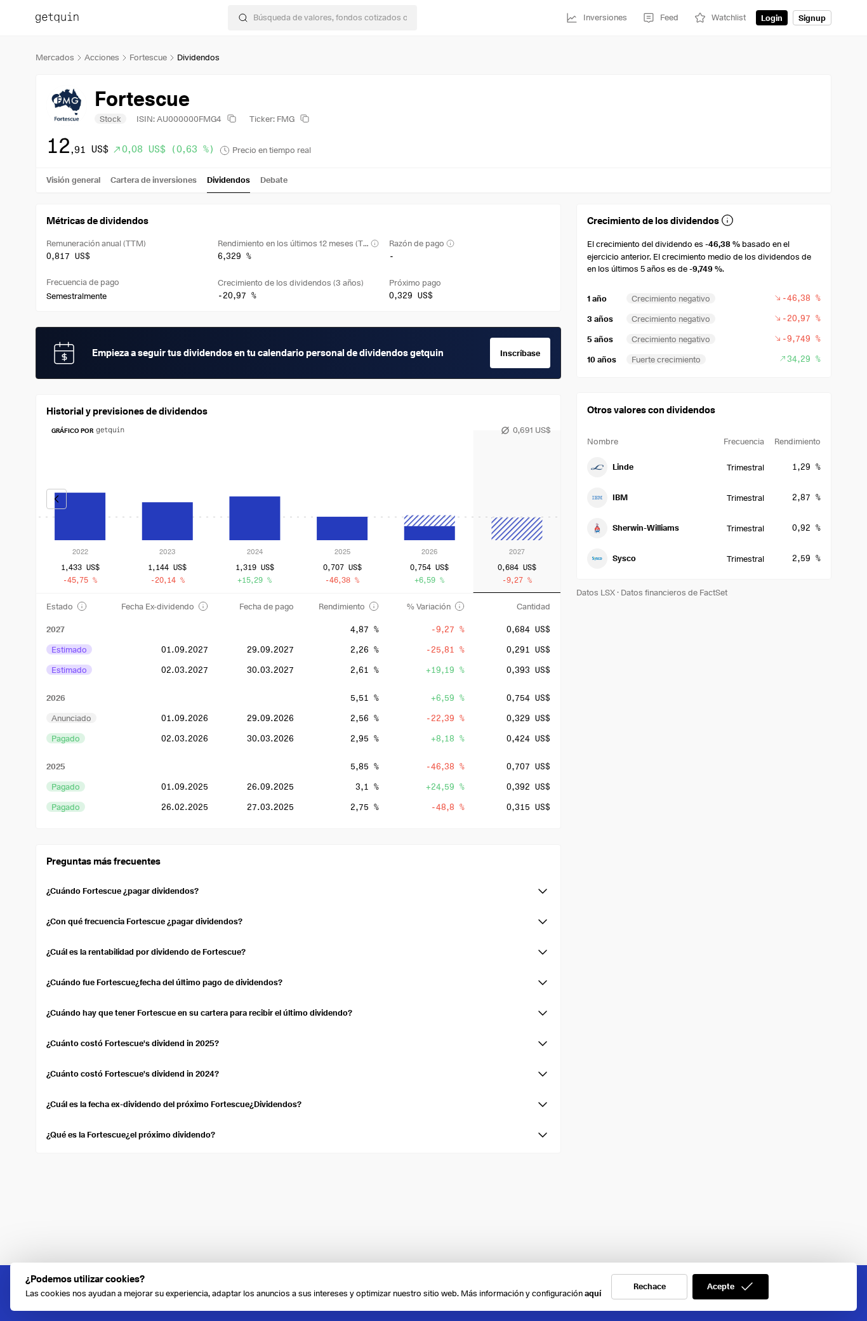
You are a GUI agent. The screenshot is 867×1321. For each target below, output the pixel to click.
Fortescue (148, 57)
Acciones (101, 57)
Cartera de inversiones (153, 180)
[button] (298, 889)
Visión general (73, 180)
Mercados (55, 57)
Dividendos (228, 180)
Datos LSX (595, 592)
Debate (274, 180)
